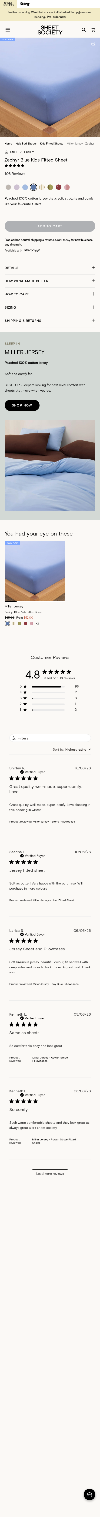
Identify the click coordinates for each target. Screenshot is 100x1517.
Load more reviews (50, 1173)
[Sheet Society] (50, 30)
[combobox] (72, 749)
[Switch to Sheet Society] (8, 4)
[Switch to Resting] (24, 4)
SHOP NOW (22, 405)
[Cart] (93, 29)
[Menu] (8, 30)
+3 (37, 623)
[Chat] (89, 1495)
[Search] (83, 29)
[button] (50, 267)
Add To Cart (49, 226)
